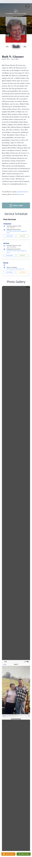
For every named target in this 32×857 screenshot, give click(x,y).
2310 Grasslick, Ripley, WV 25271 (15, 269)
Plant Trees (22, 236)
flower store (20, 194)
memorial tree (22, 192)
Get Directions (9, 236)
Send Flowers (22, 272)
